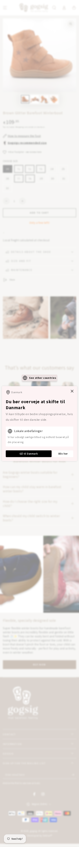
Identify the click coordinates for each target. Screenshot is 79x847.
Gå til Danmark (29, 453)
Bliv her (63, 453)
